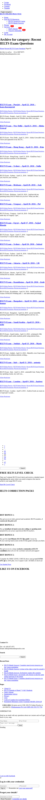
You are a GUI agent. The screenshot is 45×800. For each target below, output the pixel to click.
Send (20, 725)
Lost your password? (26, 788)
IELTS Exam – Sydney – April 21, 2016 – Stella (20, 166)
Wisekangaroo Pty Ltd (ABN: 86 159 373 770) (26, 707)
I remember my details (19, 799)
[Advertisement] (22, 79)
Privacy (6, 696)
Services (8, 27)
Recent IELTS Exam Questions (35, 111)
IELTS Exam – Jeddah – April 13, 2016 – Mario (21, 343)
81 (5, 451)
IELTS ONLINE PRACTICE (10, 14)
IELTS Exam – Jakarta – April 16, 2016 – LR (20, 263)
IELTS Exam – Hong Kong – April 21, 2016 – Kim (22, 147)
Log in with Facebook (7, 776)
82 (5, 453)
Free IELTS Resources (11, 19)
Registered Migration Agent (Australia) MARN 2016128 (23, 702)
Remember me (13, 788)
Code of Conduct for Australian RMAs (17, 700)
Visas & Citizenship (16, 31)
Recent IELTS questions (7, 113)
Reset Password (6, 799)
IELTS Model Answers (16, 23)
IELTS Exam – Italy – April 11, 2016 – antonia (20, 362)
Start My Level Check (7, 484)
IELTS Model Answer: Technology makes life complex (22, 673)
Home (6, 17)
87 (5, 462)
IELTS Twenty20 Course (16, 21)
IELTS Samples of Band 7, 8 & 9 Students (18, 690)
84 (5, 457)
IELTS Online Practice (19, 111)
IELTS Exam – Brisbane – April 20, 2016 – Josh (21, 185)
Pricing (6, 25)
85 (5, 459)
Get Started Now (5, 564)
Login (6, 32)
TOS (5, 698)
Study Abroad (14, 29)
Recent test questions (20, 113)
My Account (8, 34)
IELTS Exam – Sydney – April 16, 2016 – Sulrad (21, 244)
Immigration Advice (10, 694)
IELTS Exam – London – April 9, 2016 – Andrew (21, 381)
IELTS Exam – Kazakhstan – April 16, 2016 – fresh (22, 282)
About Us (7, 688)
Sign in (3, 788)
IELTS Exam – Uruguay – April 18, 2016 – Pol (20, 204)
